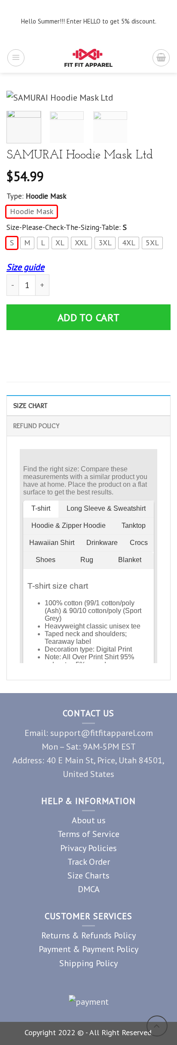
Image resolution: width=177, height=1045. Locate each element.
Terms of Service (88, 834)
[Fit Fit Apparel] (88, 58)
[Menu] (15, 57)
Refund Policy (36, 425)
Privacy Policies (88, 848)
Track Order (88, 861)
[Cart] (161, 57)
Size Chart (30, 405)
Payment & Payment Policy (88, 949)
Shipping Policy (88, 963)
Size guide (25, 267)
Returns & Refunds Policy (88, 935)
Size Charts (88, 875)
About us (89, 820)
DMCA (89, 889)
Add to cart (89, 317)
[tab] (88, 405)
